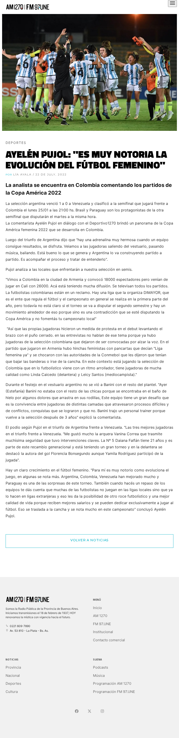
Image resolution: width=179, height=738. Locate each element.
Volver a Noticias (89, 540)
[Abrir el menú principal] (172, 3)
